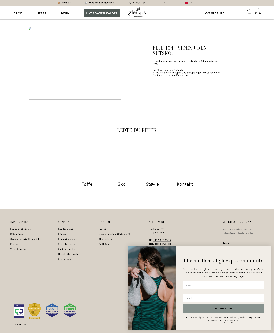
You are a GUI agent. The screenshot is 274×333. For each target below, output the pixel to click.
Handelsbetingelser (21, 229)
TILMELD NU (223, 308)
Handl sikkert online (69, 254)
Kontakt (14, 244)
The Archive (105, 239)
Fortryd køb (64, 259)
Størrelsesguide (67, 244)
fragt (67, 2)
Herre (42, 13)
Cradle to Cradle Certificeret (114, 234)
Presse (102, 229)
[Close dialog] (268, 248)
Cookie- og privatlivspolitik (24, 239)
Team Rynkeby (18, 249)
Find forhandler (66, 249)
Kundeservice (65, 229)
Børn (65, 13)
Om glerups (215, 13)
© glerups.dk (21, 324)
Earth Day (104, 244)
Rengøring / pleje (67, 239)
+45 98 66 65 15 (162, 240)
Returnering (16, 234)
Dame (17, 13)
